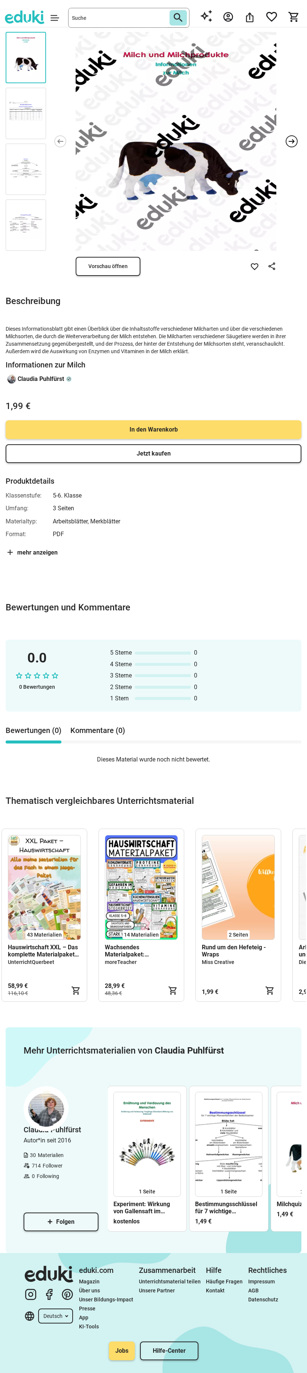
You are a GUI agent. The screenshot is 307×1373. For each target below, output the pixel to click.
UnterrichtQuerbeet (31, 962)
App (83, 1318)
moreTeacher (121, 962)
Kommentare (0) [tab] (97, 730)
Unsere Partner (157, 1291)
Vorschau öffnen (108, 266)
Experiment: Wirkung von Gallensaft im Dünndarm (141, 1208)
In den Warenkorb (154, 429)
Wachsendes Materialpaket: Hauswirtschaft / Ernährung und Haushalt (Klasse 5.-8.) (137, 951)
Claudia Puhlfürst (41, 378)
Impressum (261, 1282)
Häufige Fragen (224, 1282)
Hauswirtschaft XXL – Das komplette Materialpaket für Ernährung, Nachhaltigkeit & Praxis (43, 951)
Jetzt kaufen (154, 453)
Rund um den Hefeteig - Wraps (234, 951)
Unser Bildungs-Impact (106, 1300)
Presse (87, 1309)
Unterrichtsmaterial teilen (170, 1282)
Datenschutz (263, 1300)
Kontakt (215, 1291)
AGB (253, 1291)
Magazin (89, 1282)
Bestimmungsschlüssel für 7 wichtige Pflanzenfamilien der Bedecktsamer (226, 1208)
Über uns (89, 1291)
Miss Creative (218, 962)
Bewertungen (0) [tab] (33, 730)
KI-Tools (89, 1327)
